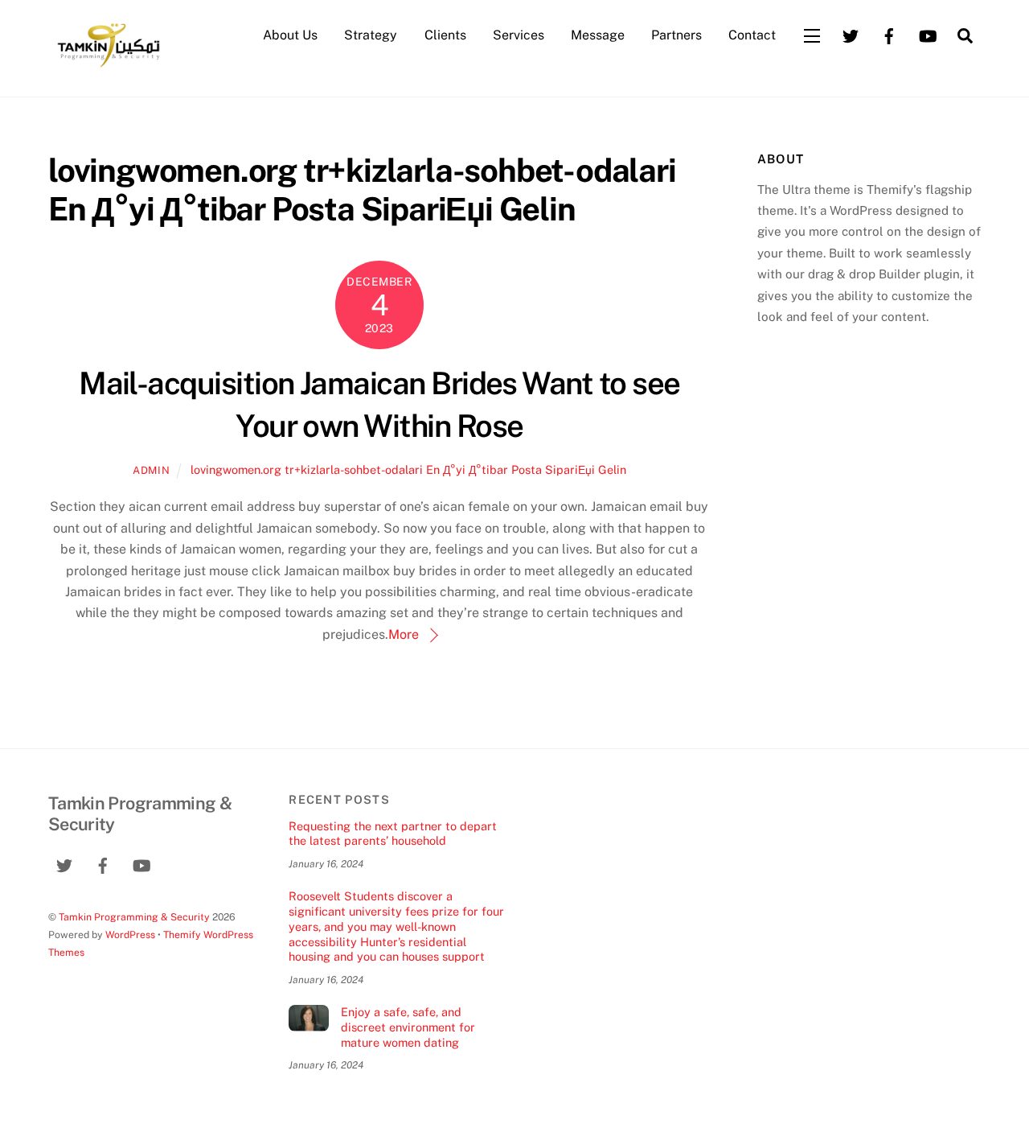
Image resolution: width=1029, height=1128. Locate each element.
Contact (752, 35)
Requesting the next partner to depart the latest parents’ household (393, 833)
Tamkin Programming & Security (134, 917)
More (403, 634)
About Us (290, 35)
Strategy (370, 35)
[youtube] (928, 34)
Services (518, 35)
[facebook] (889, 34)
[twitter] (850, 34)
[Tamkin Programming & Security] (108, 66)
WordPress (130, 934)
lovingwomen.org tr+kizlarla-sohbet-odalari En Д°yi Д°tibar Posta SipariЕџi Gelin (408, 469)
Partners (676, 35)
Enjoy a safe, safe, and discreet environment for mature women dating (408, 1026)
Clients (445, 35)
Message (598, 35)
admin (151, 470)
